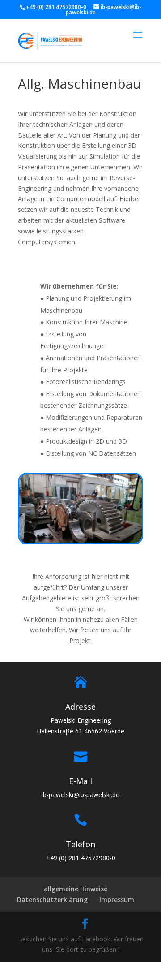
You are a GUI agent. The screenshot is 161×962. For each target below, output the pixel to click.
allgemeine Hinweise (75, 888)
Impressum (116, 899)
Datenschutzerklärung (52, 899)
